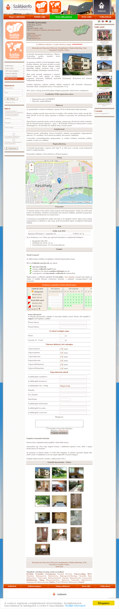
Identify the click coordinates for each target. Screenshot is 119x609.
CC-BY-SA (72, 202)
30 (61, 305)
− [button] (32, 169)
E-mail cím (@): (8, 127)
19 (54, 302)
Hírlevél (7, 109)
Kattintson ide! (36, 35)
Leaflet (37, 202)
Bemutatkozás (37, 48)
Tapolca (52, 582)
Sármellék (82, 576)
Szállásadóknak (105, 17)
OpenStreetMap (54, 202)
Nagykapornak (32, 582)
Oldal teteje (59, 566)
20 (55, 302)
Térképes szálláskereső (63, 586)
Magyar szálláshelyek (17, 17)
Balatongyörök (41, 576)
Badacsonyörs (73, 582)
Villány (104, 73)
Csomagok (98, 111)
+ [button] (32, 165)
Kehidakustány (32, 580)
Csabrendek (75, 580)
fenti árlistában (70, 277)
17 (49, 302)
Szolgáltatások (63, 48)
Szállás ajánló (99, 27)
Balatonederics (31, 578)
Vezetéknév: (7, 118)
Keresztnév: (7, 123)
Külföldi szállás (40, 17)
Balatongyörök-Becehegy (68, 576)
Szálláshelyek (8, 66)
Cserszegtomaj (50, 574)
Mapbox (88, 202)
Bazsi (90, 576)
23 (61, 302)
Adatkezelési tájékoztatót (11, 138)
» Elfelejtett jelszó (9, 102)
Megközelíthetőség (75, 48)
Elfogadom (103, 603)
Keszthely (30, 26)
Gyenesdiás (39, 574)
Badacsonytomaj (42, 582)
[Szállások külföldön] (55, 7)
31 (49, 308)
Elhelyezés (53, 48)
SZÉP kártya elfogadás (11, 71)
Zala (41, 28)
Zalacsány (65, 578)
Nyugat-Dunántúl (33, 28)
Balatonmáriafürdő (54, 578)
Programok (53, 50)
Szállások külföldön (11, 76)
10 (49, 300)
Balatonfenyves (86, 580)
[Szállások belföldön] (41, 7)
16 (61, 300)
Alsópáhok (30, 576)
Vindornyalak (42, 578)
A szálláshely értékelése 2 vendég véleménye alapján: (54, 44)
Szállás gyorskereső (10, 79)
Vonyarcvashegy (80, 574)
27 (55, 305)
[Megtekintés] (63, 430)
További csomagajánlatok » (102, 113)
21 (57, 302)
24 (49, 305)
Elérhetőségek (31, 33)
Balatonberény (53, 576)
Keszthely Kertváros (64, 574)
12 (54, 300)
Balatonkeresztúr (75, 578)
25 (52, 305)
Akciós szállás (86, 17)
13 (55, 300)
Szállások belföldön (10, 73)
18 (52, 302)
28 (57, 305)
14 (57, 300)
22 (59, 302)
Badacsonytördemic (52, 580)
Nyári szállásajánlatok (63, 17)
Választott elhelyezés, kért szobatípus (59, 344)
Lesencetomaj (87, 578)
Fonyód (81, 582)
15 (59, 300)
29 (59, 305)
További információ (75, 605)
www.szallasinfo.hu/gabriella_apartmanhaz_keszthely (45, 30)
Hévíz (90, 574)
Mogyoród (104, 42)
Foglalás (60, 50)
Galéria (67, 50)
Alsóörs (104, 89)
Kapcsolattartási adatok (59, 372)
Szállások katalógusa (34, 586)
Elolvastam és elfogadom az (12, 137)
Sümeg (41, 580)
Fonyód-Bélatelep (62, 582)
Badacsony (65, 580)
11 (52, 300)
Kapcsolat (46, 48)
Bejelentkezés (9, 86)
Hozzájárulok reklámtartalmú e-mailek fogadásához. (13, 143)
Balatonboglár (104, 58)
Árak (84, 48)
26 (54, 305)
